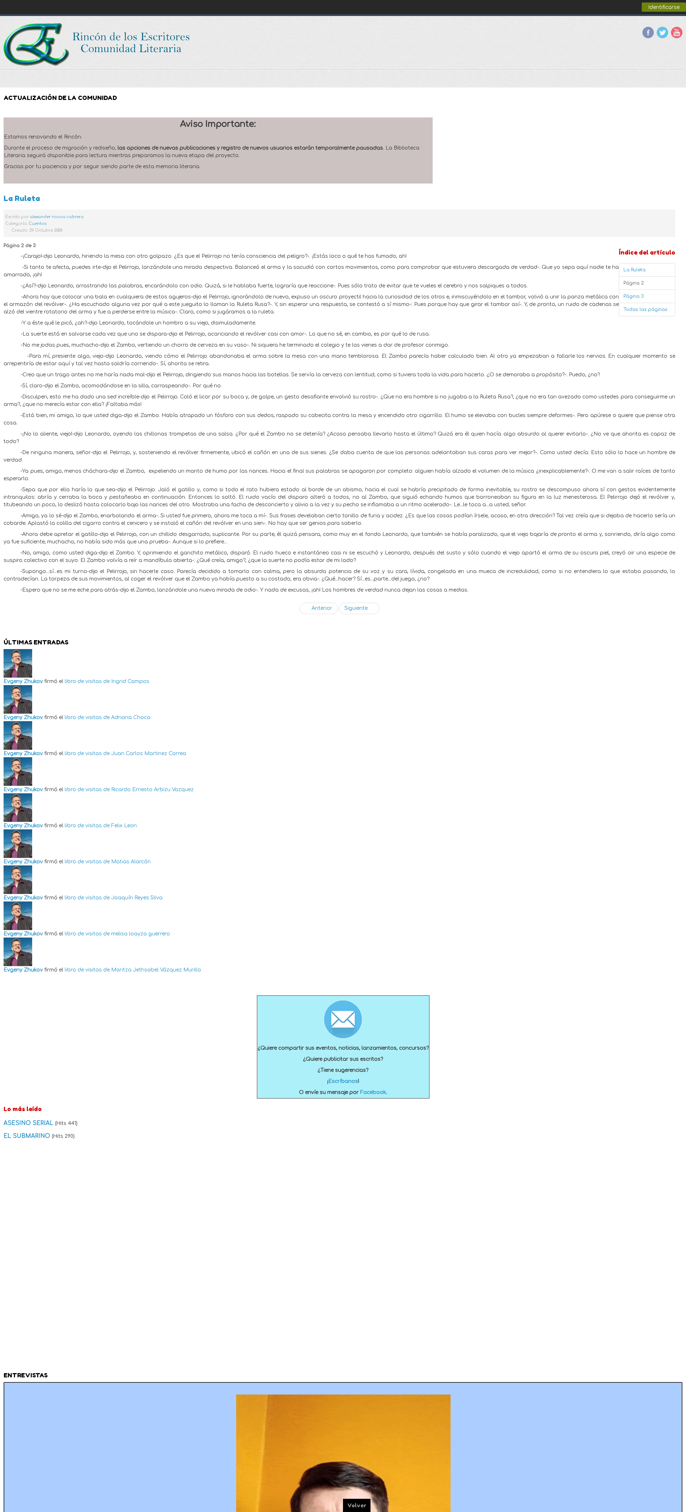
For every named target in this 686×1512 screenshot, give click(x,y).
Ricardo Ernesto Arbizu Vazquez (152, 789)
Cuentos (37, 223)
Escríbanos (343, 1081)
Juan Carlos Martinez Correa (148, 753)
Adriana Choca (130, 717)
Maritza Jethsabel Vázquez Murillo (156, 970)
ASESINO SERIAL (29, 1123)
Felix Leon (124, 825)
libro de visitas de (87, 681)
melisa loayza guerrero (140, 933)
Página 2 (633, 283)
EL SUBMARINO (28, 1136)
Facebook (648, 32)
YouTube (676, 32)
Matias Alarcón (131, 861)
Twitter (662, 32)
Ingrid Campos (130, 681)
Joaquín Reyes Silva (137, 897)
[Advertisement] (343, 1258)
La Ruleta (22, 198)
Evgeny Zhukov (23, 681)
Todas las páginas (645, 309)
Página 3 (633, 296)
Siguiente (356, 608)
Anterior (321, 608)
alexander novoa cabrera (57, 217)
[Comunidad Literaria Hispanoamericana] (97, 44)
